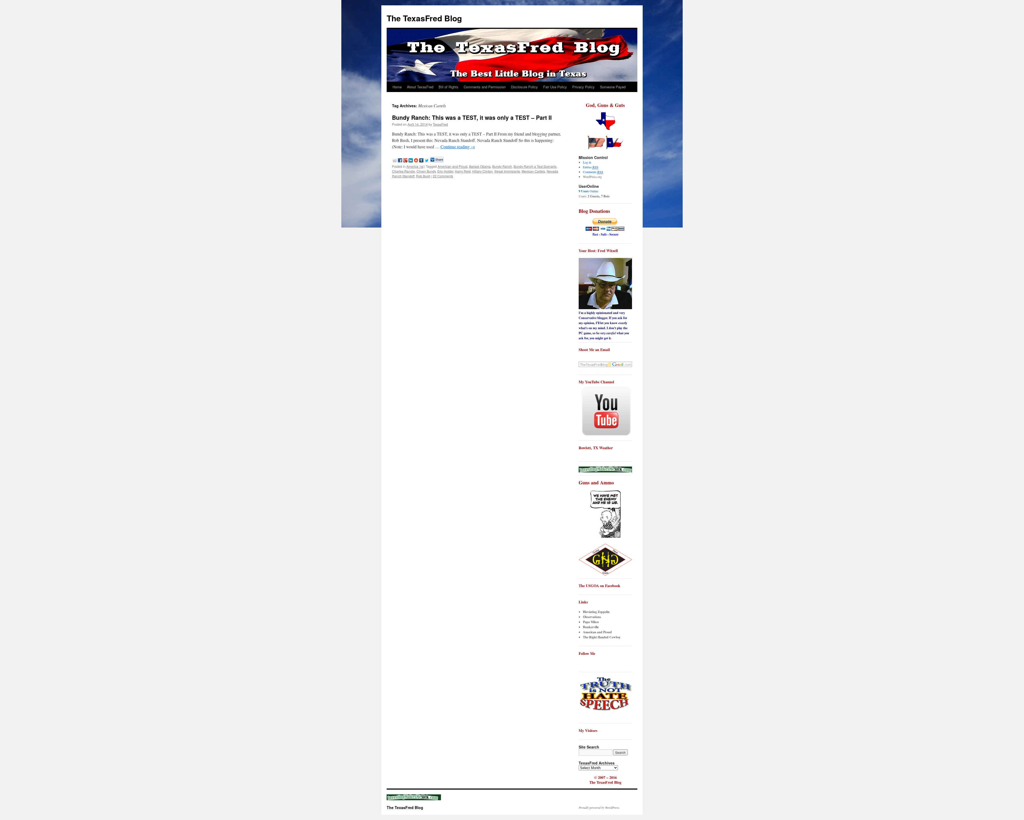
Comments (593, 172)
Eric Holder (445, 171)
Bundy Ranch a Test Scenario (535, 166)
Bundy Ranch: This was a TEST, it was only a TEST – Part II (472, 117)
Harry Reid (463, 171)
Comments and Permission (485, 86)
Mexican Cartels (533, 171)
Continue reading (458, 146)
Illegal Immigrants (507, 171)
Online (588, 191)
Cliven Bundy (426, 171)
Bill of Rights (448, 86)
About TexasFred (420, 86)
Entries (590, 167)
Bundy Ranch (502, 166)
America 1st (414, 166)
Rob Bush (423, 176)
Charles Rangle (403, 171)
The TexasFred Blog (424, 18)
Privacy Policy (583, 86)
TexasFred (440, 124)
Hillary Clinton (482, 171)
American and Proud (452, 166)
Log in (587, 162)
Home (397, 86)
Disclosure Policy (524, 86)
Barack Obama (480, 166)
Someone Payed (613, 86)
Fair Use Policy (555, 86)
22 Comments (443, 176)
